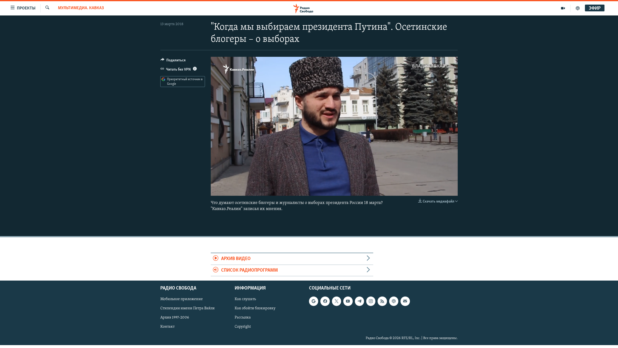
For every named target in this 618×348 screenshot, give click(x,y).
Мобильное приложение (181, 299)
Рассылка (243, 317)
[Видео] (563, 8)
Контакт (167, 327)
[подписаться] (405, 301)
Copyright (243, 327)
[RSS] (382, 301)
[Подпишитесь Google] (313, 301)
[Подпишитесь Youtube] (347, 301)
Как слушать (245, 299)
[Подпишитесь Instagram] (370, 301)
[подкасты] (577, 8)
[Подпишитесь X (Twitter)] (336, 301)
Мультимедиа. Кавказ (81, 8)
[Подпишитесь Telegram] (359, 301)
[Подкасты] (393, 301)
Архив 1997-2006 (174, 317)
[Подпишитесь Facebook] (325, 301)
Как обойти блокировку (255, 308)
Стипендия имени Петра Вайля (187, 308)
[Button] (173, 61)
